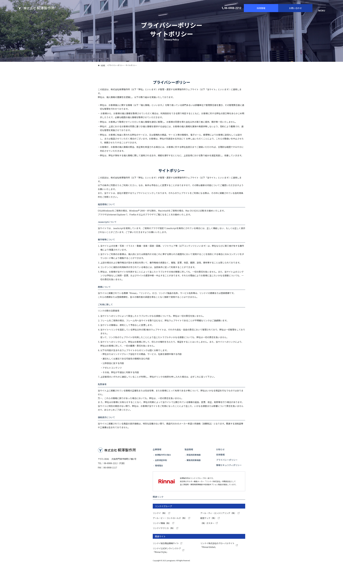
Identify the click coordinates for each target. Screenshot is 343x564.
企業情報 (157, 449)
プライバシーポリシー (227, 459)
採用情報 (261, 8)
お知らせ (220, 449)
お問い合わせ (295, 8)
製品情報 (188, 449)
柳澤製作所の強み (163, 454)
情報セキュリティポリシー (229, 465)
